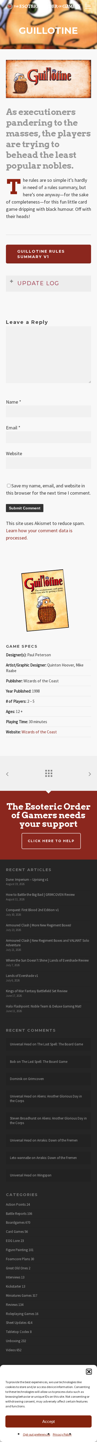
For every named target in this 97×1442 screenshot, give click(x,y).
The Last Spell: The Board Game (60, 1044)
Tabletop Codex (17, 1332)
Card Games (15, 1232)
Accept (48, 1421)
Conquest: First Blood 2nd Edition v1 (32, 910)
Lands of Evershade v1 (22, 975)
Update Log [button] (38, 283)
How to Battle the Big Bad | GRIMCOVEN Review (40, 894)
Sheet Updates (16, 1323)
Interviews (13, 1277)
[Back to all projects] (48, 772)
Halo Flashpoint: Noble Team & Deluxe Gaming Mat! (43, 1006)
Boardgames (15, 1222)
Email (13, 428)
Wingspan (44, 1175)
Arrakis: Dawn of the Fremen (57, 1140)
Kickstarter (13, 1286)
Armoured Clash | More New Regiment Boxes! (38, 925)
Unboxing (13, 1341)
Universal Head (21, 1044)
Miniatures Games (19, 1296)
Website (14, 453)
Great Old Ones (17, 1268)
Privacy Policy (62, 1434)
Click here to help (51, 841)
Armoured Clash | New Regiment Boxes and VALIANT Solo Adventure (47, 942)
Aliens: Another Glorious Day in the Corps (46, 1098)
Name (13, 402)
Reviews (12, 1305)
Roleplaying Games (20, 1314)
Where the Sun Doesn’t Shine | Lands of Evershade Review (47, 960)
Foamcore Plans (18, 1259)
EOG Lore (13, 1241)
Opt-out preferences (36, 1434)
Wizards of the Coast (39, 731)
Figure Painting (17, 1250)
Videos (11, 1350)
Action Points (16, 1204)
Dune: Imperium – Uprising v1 (27, 879)
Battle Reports (16, 1214)
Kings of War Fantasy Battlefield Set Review (36, 991)
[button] (89, 1371)
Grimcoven (36, 1079)
